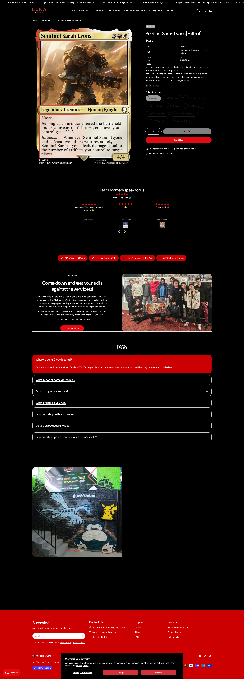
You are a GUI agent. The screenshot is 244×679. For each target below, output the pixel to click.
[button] (120, 231)
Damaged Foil (182, 122)
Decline (158, 672)
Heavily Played (157, 107)
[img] (122, 194)
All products (47, 20)
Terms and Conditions (178, 627)
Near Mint (155, 99)
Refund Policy (174, 637)
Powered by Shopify (60, 662)
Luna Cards (45, 662)
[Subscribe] (82, 636)
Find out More (72, 328)
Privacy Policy (174, 632)
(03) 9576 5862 (99, 637)
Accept (120, 672)
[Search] (198, 10)
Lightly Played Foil (158, 114)
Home (34, 20)
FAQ (137, 637)
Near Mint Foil (195, 107)
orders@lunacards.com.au (104, 632)
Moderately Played (196, 99)
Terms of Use (65, 642)
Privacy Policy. (82, 665)
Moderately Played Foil (184, 114)
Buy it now (178, 140)
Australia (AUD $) (44, 655)
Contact (138, 627)
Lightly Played (174, 99)
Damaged (176, 107)
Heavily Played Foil (158, 122)
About (138, 632)
